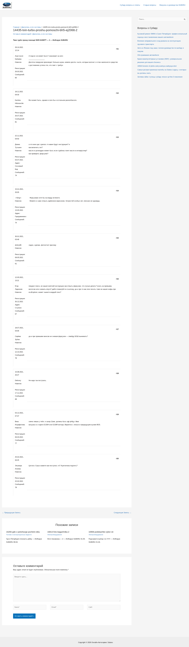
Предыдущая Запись (11, 513)
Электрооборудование (54, 534)
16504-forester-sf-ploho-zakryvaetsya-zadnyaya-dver (157, 66)
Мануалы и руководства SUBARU (172, 5)
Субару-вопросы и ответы (130, 5)
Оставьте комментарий (22, 34)
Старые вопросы (149, 5)
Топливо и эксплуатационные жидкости (19, 534)
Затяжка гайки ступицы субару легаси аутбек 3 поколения (159, 77)
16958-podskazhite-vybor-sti (101, 532)
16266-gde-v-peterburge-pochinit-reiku (23, 532)
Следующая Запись (122, 513)
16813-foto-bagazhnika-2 (58, 532)
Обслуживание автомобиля (148, 55)
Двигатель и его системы (42, 34)
